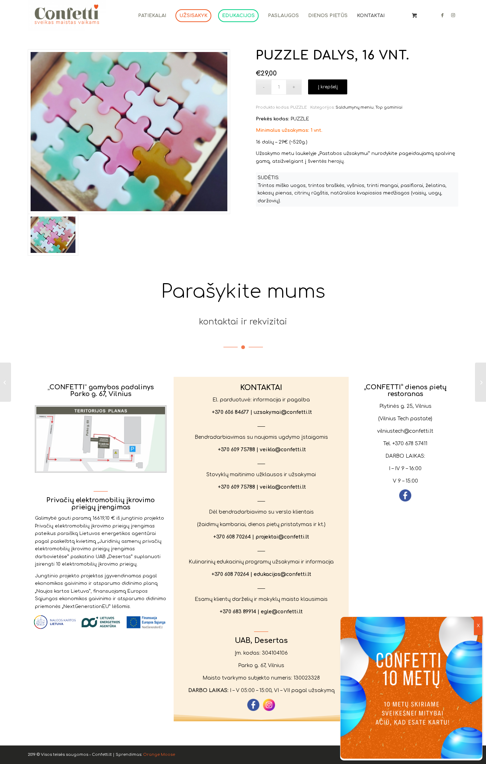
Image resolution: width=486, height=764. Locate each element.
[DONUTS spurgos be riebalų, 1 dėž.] (5, 382)
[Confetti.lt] (67, 15)
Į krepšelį (328, 86)
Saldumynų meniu (355, 107)
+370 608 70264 (232, 537)
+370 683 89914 (238, 611)
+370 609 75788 (236, 449)
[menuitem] (152, 15)
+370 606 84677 (230, 412)
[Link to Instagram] (453, 15)
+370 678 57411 (409, 443)
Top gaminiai (388, 107)
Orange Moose (159, 754)
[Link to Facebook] (442, 15)
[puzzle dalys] (129, 131)
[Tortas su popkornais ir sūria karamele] (480, 382)
